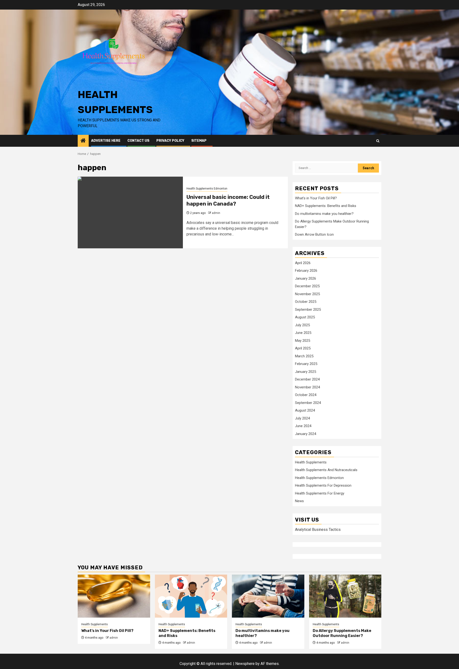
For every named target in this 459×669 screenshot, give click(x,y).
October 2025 (305, 301)
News (299, 501)
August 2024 (305, 410)
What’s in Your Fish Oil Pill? (316, 198)
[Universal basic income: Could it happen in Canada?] (130, 212)
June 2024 (303, 426)
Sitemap (199, 141)
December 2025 (307, 286)
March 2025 (304, 356)
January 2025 (305, 372)
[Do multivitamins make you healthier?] (268, 596)
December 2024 (307, 379)
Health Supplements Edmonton (206, 188)
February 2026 (306, 270)
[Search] (378, 141)
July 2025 (302, 325)
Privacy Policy (170, 141)
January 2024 (305, 434)
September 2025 (308, 309)
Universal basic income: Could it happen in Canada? (228, 200)
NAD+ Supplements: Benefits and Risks (325, 206)
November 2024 (307, 387)
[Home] (83, 141)
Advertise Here (105, 141)
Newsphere (245, 663)
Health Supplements (311, 462)
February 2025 (306, 364)
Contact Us (138, 141)
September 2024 (308, 403)
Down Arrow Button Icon (314, 234)
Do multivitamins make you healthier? (324, 214)
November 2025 (307, 294)
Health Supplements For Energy (319, 493)
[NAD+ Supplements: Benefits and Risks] (191, 596)
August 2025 (305, 317)
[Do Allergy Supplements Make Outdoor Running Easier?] (345, 596)
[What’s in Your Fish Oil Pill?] (114, 596)
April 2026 (303, 263)
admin (216, 213)
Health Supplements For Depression (323, 485)
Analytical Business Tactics (318, 529)
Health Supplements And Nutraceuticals (326, 470)
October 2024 (305, 395)
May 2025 (302, 340)
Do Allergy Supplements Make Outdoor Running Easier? (342, 633)
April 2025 (303, 348)
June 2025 (303, 333)
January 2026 (305, 278)
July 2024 (302, 418)
